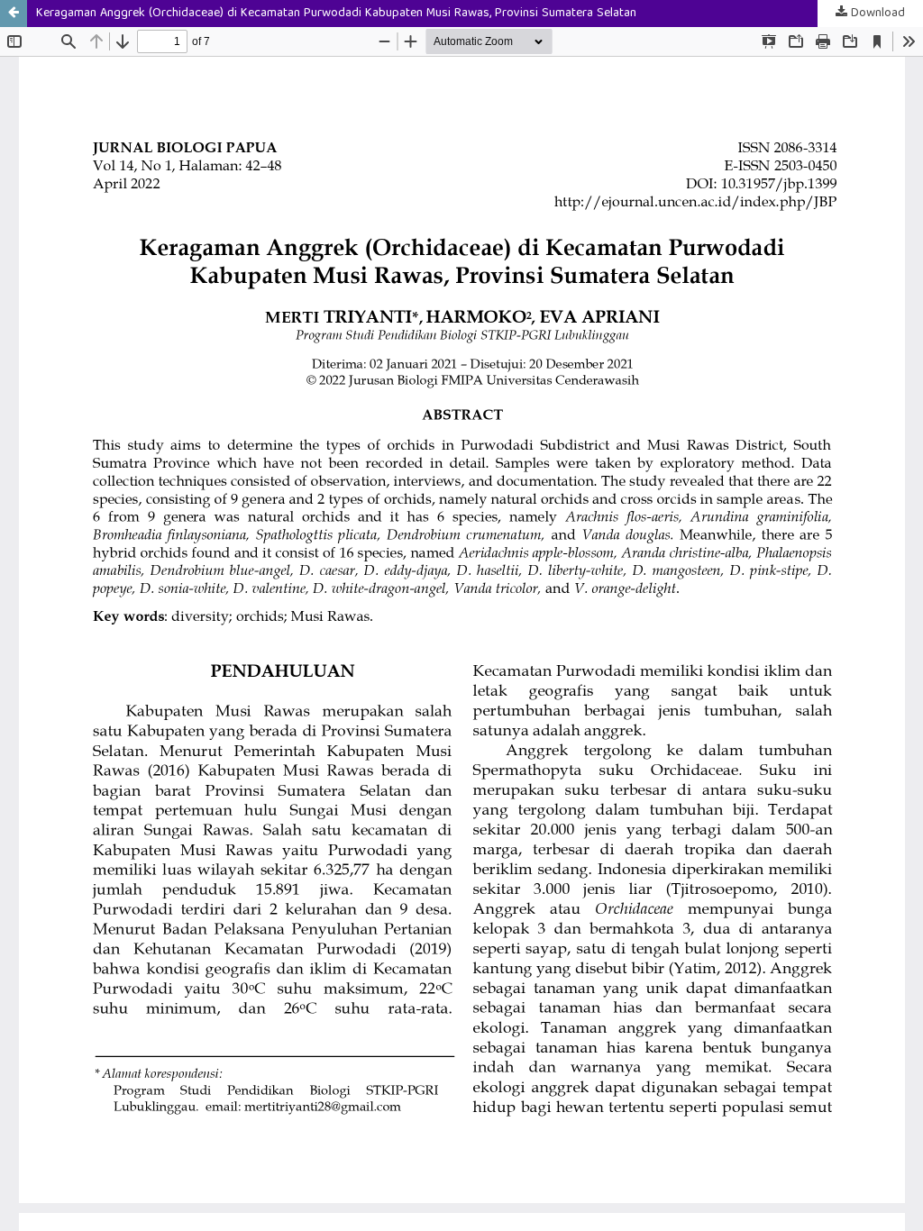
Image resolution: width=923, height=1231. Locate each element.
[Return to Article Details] (13, 13)
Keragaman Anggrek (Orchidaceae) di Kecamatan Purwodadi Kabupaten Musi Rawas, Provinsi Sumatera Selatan (336, 13)
